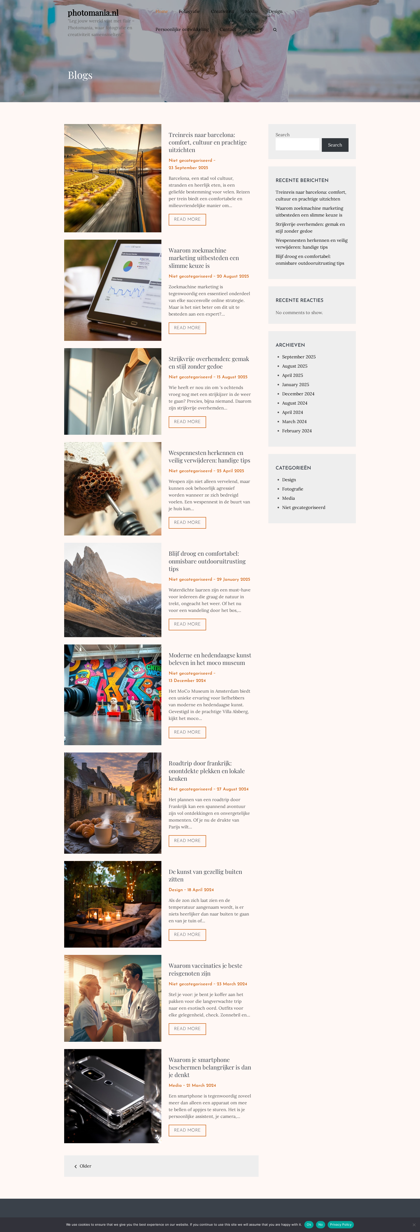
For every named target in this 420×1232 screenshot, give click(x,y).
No (320, 1224)
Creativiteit (222, 11)
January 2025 (295, 384)
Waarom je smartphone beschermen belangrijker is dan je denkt (210, 1067)
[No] (413, 1224)
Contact (228, 29)
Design (275, 11)
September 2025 (299, 357)
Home (162, 11)
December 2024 (298, 394)
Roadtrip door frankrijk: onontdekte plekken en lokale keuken (207, 770)
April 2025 (292, 375)
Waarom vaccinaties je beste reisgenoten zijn (205, 969)
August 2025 (294, 366)
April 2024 (292, 412)
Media (251, 11)
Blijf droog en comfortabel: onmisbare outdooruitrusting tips (207, 560)
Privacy (254, 29)
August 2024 (294, 403)
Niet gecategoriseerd (190, 161)
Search (283, 134)
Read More (187, 219)
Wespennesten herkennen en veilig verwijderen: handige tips (209, 456)
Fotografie (189, 11)
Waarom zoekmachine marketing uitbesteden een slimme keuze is (204, 257)
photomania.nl (93, 12)
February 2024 (297, 431)
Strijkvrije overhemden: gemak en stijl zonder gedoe (209, 362)
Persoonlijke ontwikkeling (182, 29)
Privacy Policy (340, 1224)
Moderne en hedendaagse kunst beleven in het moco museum (210, 658)
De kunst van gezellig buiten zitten (205, 875)
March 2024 (294, 421)
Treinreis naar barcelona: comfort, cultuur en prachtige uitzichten (208, 142)
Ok (309, 1224)
